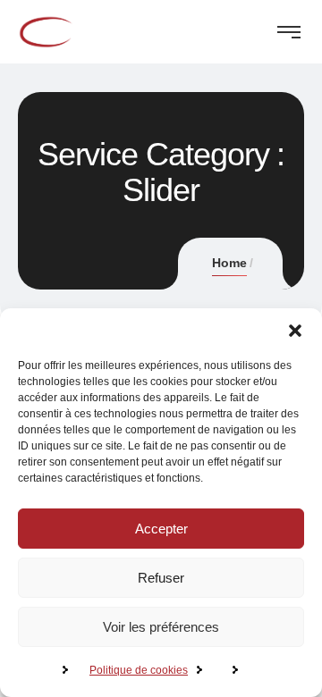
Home (229, 263)
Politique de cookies (138, 670)
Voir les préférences (161, 626)
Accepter (161, 528)
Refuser (161, 577)
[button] (295, 331)
